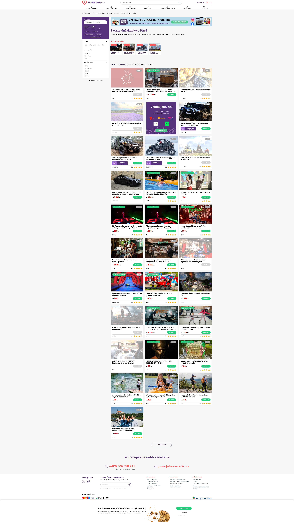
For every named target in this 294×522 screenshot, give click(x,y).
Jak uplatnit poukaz (152, 483)
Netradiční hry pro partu (113, 13)
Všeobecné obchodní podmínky (201, 487)
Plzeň (134, 13)
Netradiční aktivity (126, 13)
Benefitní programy (152, 479)
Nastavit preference (184, 515)
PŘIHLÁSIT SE (200, 2)
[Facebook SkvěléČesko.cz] (83, 481)
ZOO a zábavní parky (111, 8)
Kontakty (195, 481)
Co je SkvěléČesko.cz (152, 481)
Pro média (195, 488)
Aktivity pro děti (204, 8)
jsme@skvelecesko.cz (173, 466)
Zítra (136, 64)
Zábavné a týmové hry (92, 8)
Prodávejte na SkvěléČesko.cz (177, 479)
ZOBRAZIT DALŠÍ (161, 444)
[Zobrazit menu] (210, 3)
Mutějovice (95, 31)
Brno (87, 28)
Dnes (129, 64)
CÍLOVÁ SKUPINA (88, 62)
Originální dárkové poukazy (154, 485)
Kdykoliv (122, 64)
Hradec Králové (89, 34)
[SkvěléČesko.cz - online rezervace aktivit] (93, 2)
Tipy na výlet (150, 488)
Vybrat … (150, 64)
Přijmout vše (184, 508)
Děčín (99, 28)
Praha (92, 28)
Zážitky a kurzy (187, 8)
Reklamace (150, 487)
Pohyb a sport (147, 8)
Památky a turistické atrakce (167, 8)
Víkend (142, 64)
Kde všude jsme (197, 479)
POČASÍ (86, 41)
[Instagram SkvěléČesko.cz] (88, 481)
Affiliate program (174, 485)
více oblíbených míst (95, 36)
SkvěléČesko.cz (86, 13)
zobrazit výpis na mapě (97, 80)
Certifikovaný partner (175, 487)
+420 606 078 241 (122, 466)
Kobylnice (99, 34)
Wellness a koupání (130, 8)
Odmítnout (184, 512)
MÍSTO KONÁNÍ (88, 49)
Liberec (87, 31)
